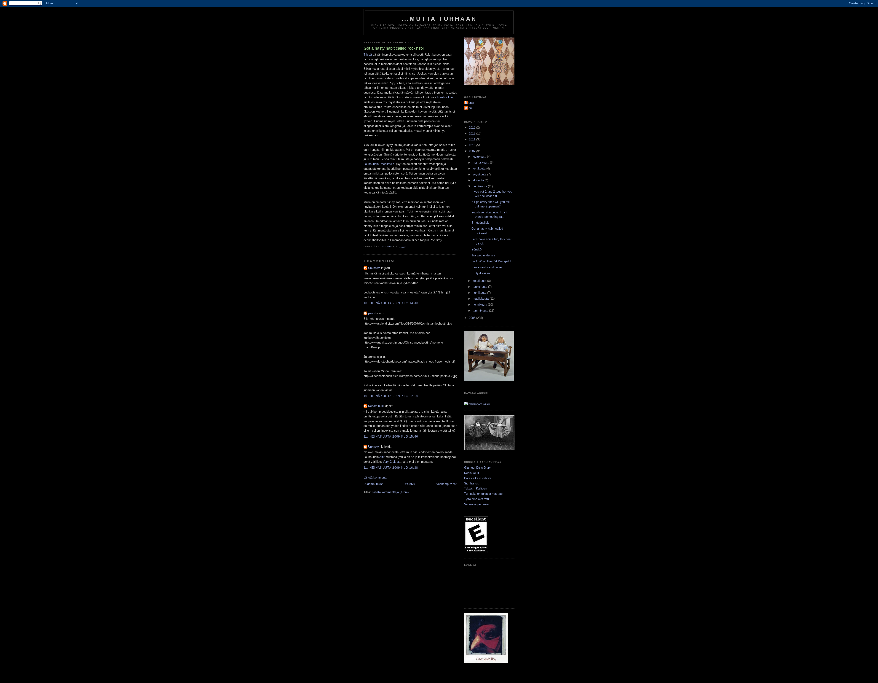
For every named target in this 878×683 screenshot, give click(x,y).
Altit (382, 457)
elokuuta (479, 180)
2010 (472, 145)
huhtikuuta (480, 292)
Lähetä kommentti (375, 477)
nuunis (469, 103)
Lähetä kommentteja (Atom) (390, 492)
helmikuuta (480, 304)
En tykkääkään (481, 273)
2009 (472, 151)
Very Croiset (391, 461)
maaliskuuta (481, 298)
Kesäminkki (376, 406)
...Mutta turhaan (439, 18)
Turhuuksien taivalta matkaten (484, 493)
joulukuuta (480, 156)
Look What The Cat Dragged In (491, 261)
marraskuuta (481, 162)
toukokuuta (480, 286)
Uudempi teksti (373, 484)
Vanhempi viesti (446, 484)
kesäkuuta (480, 280)
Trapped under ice (483, 255)
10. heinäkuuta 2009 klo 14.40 (391, 303)
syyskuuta (480, 174)
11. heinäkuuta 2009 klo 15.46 (391, 436)
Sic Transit (471, 483)
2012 (472, 133)
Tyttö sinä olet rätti (476, 499)
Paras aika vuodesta (477, 478)
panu (371, 313)
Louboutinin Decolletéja (379, 164)
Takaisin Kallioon (475, 488)
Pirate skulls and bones (487, 267)
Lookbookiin (445, 97)
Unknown (374, 268)
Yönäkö (476, 249)
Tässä (368, 54)
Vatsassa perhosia (476, 504)
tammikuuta (481, 310)
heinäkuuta (480, 186)
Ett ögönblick (480, 222)
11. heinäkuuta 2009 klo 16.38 (391, 467)
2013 (472, 127)
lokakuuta (479, 168)
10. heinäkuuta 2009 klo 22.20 (391, 396)
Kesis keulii (471, 473)
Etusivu (410, 484)
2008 (472, 318)
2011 (472, 139)
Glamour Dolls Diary (477, 467)
